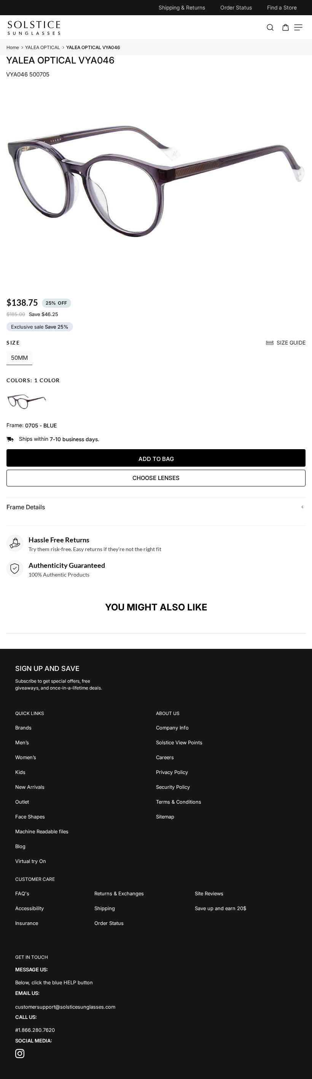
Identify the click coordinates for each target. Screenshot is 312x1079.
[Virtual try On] (85, 860)
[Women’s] (85, 757)
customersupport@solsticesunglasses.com (65, 1006)
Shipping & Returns (182, 7)
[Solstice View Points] (226, 742)
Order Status (236, 7)
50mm (19, 357)
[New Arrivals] (85, 786)
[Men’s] (85, 742)
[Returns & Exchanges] (144, 893)
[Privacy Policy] (226, 771)
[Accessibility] (54, 908)
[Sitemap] (226, 816)
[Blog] (85, 846)
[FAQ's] (54, 893)
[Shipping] (144, 908)
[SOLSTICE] (34, 27)
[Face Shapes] (85, 816)
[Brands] (85, 727)
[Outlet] (85, 801)
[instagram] (19, 1055)
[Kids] (85, 771)
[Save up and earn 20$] (246, 908)
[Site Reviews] (246, 893)
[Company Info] (226, 727)
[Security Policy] (226, 786)
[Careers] (226, 757)
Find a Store (282, 7)
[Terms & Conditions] (226, 801)
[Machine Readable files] (85, 831)
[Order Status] (144, 922)
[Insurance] (54, 922)
